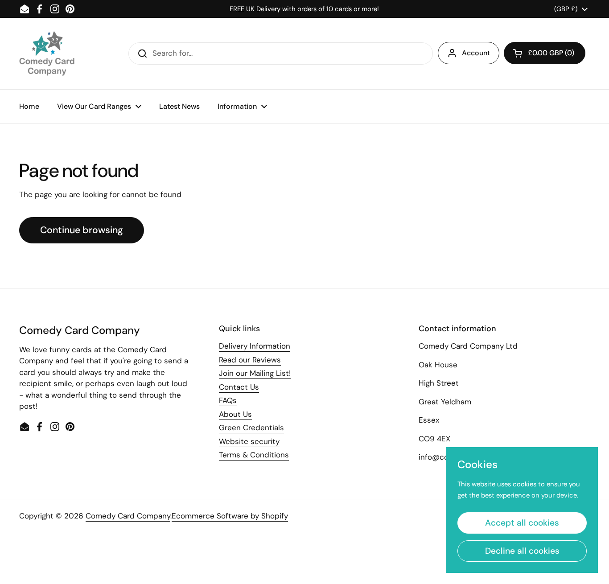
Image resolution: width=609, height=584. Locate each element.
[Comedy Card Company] (46, 53)
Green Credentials (251, 427)
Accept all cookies (522, 522)
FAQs (228, 400)
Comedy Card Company (128, 516)
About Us (235, 414)
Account (476, 53)
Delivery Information (254, 346)
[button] (544, 53)
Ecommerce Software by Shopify (230, 516)
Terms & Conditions (254, 455)
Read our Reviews (250, 360)
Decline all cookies (522, 550)
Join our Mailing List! (255, 373)
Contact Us (239, 387)
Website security (249, 441)
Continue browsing (81, 230)
